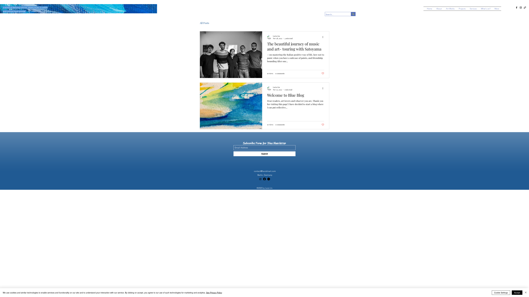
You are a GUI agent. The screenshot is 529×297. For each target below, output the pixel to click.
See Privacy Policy (214, 292)
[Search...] (353, 14)
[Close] (525, 292)
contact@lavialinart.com (265, 171)
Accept (517, 292)
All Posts (204, 23)
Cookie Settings (501, 292)
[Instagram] (520, 7)
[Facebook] (516, 7)
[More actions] (323, 37)
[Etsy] (268, 179)
